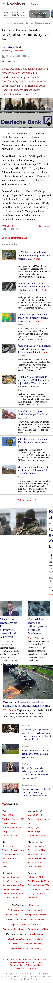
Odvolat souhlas (33, 965)
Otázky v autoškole (37, 893)
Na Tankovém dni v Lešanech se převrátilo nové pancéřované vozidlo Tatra (34, 255)
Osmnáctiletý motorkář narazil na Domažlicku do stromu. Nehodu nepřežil (27, 704)
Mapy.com (34, 905)
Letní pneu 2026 (35, 877)
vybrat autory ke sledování (12, 51)
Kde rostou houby (35, 910)
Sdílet (18, 56)
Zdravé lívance (35, 854)
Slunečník (25, 924)
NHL (4, 866)
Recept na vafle (35, 862)
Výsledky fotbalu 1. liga (13, 850)
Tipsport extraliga (10, 854)
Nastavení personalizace (26, 968)
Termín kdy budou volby (13, 827)
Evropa (21, 477)
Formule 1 (7, 862)
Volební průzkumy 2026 (13, 819)
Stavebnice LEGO (16, 939)
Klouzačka (37, 924)
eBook (8, 56)
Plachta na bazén (37, 919)
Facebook (7, 959)
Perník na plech (35, 866)
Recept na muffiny (36, 850)
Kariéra (37, 959)
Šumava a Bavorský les (13, 885)
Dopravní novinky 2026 (38, 885)
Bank (24, 238)
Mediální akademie (18, 962)
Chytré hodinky (17, 948)
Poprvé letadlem (10, 881)
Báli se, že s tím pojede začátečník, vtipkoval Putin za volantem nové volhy (33, 286)
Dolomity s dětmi (10, 897)
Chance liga (7, 846)
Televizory (38, 944)
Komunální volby (10, 835)
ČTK (15, 46)
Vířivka (45, 929)
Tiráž (45, 959)
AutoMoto (22, 356)
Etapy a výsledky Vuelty (39, 819)
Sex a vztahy (23, 418)
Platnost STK (34, 897)
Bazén (23, 919)
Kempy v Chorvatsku (12, 877)
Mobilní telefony (37, 934)
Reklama (27, 959)
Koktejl (20, 390)
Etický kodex (35, 962)
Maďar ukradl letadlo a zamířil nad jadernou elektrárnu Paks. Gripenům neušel (34, 470)
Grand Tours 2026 (36, 835)
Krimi (20, 262)
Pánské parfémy (33, 948)
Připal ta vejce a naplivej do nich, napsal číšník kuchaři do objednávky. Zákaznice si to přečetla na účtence (33, 381)
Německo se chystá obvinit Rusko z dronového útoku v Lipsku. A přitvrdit (9, 628)
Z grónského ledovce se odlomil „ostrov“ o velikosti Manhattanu (38, 626)
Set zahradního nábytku (14, 929)
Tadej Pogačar (34, 827)
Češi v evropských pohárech (33, 915)
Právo (4, 46)
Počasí (20, 325)
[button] (26, 113)
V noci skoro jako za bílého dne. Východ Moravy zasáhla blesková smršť (33, 318)
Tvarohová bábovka (37, 858)
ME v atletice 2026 (11, 858)
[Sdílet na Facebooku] (12, 229)
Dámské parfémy (35, 939)
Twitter (18, 959)
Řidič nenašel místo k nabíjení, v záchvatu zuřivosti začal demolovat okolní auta (34, 349)
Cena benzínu (11, 915)
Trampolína (13, 924)
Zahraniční (22, 294)
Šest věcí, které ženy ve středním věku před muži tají (33, 412)
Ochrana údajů (17, 965)
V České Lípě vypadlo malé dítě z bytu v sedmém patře (32, 440)
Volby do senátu (9, 831)
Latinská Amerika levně (13, 893)
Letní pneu (13, 944)
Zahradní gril (33, 929)
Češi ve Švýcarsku (10, 889)
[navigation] (3, 4)
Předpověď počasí (15, 910)
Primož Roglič (34, 831)
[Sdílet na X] (17, 229)
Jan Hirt (31, 823)
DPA (10, 46)
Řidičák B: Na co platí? (38, 889)
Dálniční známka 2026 (38, 881)
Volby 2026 (7, 815)
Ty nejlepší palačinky (37, 846)
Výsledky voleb (9, 823)
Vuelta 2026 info (35, 815)
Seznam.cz (36, 4)
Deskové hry (26, 944)
